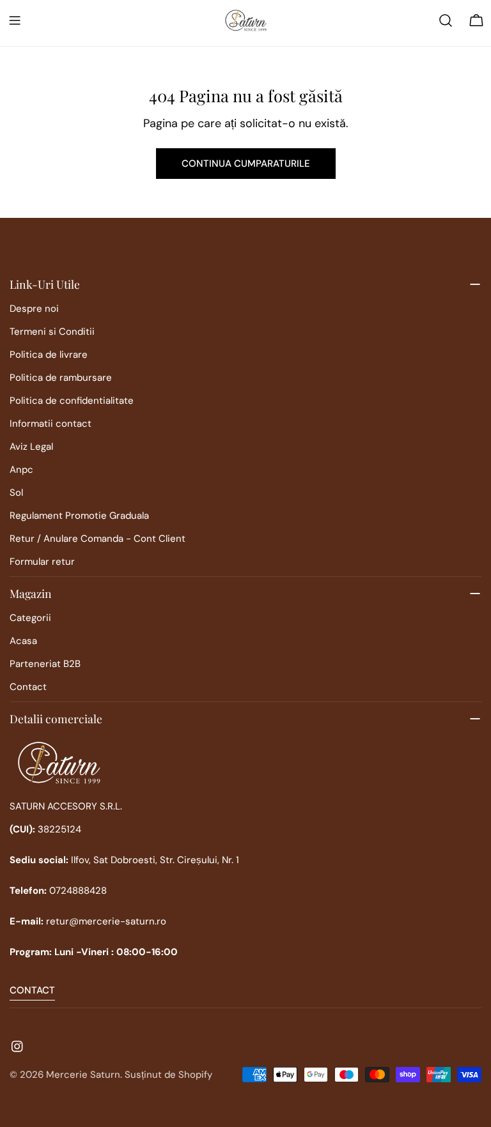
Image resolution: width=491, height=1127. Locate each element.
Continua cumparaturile (246, 163)
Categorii (30, 617)
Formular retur (42, 561)
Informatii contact (50, 423)
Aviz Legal (31, 446)
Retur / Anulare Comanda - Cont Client (97, 538)
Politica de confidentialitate (72, 400)
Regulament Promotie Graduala (79, 515)
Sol (16, 492)
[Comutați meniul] (14, 20)
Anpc (21, 469)
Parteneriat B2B (45, 663)
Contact (28, 686)
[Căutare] (445, 20)
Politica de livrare (49, 354)
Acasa (23, 640)
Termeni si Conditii (52, 331)
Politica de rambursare (61, 377)
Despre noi (34, 308)
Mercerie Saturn (83, 1074)
